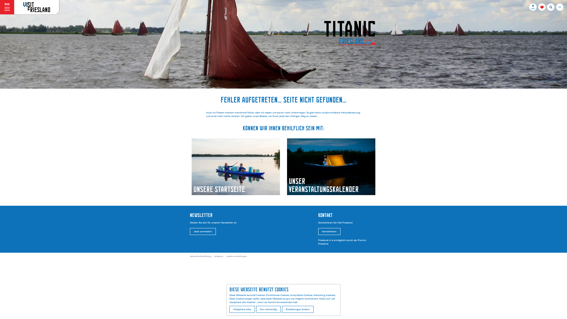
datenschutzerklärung (200, 256)
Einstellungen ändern (298, 309)
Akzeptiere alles (242, 309)
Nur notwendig (268, 309)
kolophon (218, 256)
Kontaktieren (329, 231)
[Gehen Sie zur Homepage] (36, 7)
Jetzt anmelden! (203, 231)
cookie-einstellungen (236, 256)
